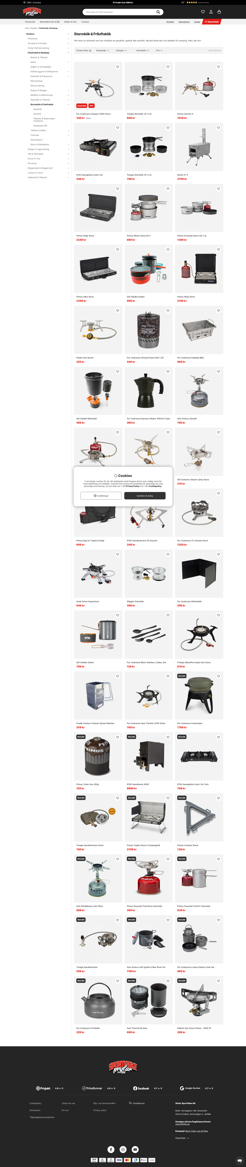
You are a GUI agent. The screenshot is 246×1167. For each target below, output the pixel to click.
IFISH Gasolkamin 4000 (138, 784)
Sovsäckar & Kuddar (37, 43)
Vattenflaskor (36, 140)
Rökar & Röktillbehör (39, 144)
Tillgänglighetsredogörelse (42, 1117)
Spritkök (37, 114)
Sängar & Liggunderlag (38, 149)
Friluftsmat (33, 38)
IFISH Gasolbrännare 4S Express (142, 540)
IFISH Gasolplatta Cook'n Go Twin (193, 784)
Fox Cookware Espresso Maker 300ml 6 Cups (148, 418)
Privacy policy (99, 1110)
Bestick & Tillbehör (39, 57)
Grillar (33, 62)
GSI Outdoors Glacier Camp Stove (193, 479)
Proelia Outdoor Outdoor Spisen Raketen (95, 723)
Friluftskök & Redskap (48, 28)
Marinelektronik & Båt (50, 22)
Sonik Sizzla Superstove (87, 601)
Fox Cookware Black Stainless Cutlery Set (146, 662)
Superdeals (213, 22)
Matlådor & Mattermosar (41, 95)
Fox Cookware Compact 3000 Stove (93, 114)
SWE (33, 2)
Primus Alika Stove (85, 296)
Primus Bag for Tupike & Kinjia (90, 540)
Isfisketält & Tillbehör (37, 177)
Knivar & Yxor (34, 158)
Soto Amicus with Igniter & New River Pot (146, 967)
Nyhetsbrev (35, 1110)
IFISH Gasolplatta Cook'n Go (89, 175)
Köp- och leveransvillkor (104, 1103)
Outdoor (85, 22)
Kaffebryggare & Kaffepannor (44, 71)
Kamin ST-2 (182, 175)
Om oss (65, 1110)
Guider (197, 22)
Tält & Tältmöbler (35, 154)
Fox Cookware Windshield (189, 601)
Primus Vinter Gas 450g (87, 784)
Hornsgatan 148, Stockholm (194, 1110)
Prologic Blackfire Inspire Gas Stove (194, 662)
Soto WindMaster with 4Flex (89, 906)
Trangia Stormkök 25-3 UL (139, 114)
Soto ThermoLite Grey (137, 1028)
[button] (202, 2)
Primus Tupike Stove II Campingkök (143, 845)
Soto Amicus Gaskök (187, 418)
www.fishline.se (182, 1124)
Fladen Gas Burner (85, 357)
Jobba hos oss (68, 1103)
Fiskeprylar (30, 22)
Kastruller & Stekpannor (41, 76)
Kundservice (138, 1103)
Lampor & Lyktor (35, 172)
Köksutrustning (37, 85)
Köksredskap (36, 81)
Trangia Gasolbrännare (87, 967)
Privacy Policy (132, 486)
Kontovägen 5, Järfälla (200, 1114)
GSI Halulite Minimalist (86, 418)
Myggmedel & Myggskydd (40, 168)
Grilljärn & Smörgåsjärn (40, 67)
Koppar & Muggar (38, 90)
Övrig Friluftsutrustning (38, 48)
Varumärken (184, 22)
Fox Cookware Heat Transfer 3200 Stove (146, 723)
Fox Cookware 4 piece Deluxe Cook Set (195, 967)
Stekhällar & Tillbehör (40, 99)
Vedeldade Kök (40, 125)
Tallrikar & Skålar (38, 130)
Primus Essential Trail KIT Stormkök (193, 906)
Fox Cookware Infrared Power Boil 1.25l (145, 357)
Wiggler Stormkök (135, 601)
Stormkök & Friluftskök (41, 104)
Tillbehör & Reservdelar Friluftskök (44, 119)
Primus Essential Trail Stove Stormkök (144, 906)
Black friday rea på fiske (196, 1131)
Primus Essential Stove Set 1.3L (192, 235)
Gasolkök (37, 109)
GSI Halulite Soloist (85, 662)
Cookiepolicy (36, 1103)
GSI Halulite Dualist (135, 296)
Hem (27, 28)
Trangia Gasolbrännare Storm (90, 845)
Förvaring (32, 163)
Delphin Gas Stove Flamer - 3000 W (194, 1028)
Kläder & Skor (70, 22)
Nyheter (170, 22)
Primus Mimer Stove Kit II (138, 235)
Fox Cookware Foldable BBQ (190, 357)
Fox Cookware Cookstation (189, 723)
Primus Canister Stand (187, 845)
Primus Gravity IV (185, 114)
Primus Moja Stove (186, 296)
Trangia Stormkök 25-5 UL (139, 175)
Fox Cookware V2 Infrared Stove (192, 540)
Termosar (34, 135)
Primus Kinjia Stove (85, 235)
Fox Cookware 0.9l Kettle (88, 1028)
